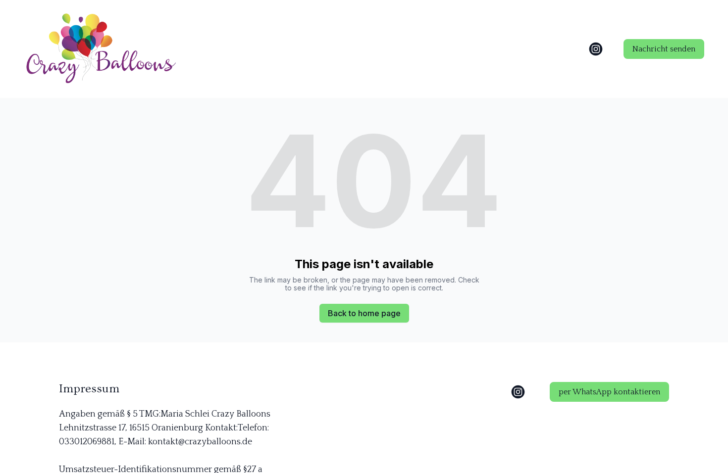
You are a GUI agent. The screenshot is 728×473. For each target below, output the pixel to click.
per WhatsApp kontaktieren (609, 391)
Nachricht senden (663, 49)
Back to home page (364, 313)
